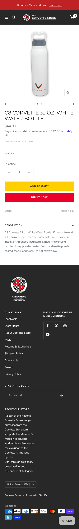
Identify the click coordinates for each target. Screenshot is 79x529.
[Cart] (72, 17)
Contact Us (11, 360)
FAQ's (8, 339)
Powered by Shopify (36, 495)
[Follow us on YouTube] (47, 334)
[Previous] (6, 104)
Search (9, 367)
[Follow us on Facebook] (47, 326)
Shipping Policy (14, 353)
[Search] (13, 17)
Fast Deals (11, 319)
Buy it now (39, 197)
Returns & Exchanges (18, 346)
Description (14, 225)
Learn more (55, 5)
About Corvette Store (18, 332)
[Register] (61, 395)
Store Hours (12, 326)
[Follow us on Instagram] (65, 326)
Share (8, 210)
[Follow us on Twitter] (56, 326)
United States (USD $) (18, 484)
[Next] (72, 104)
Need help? (67, 210)
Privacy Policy (13, 374)
